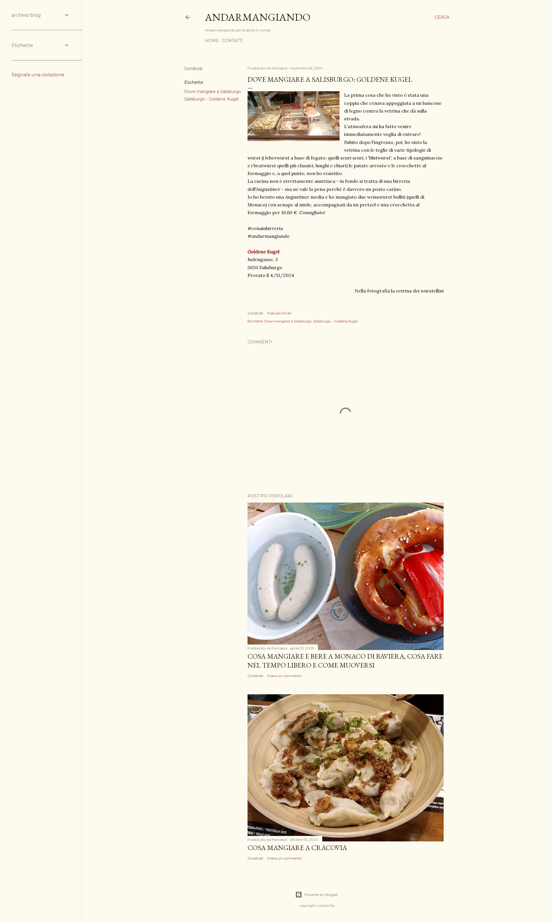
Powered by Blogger (321, 894)
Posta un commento (284, 676)
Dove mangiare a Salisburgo (212, 91)
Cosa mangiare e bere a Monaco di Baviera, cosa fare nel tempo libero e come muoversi (345, 661)
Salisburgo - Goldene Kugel (211, 99)
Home (212, 40)
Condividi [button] (193, 68)
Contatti (232, 40)
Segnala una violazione (38, 74)
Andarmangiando (257, 17)
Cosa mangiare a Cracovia (297, 847)
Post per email (279, 313)
